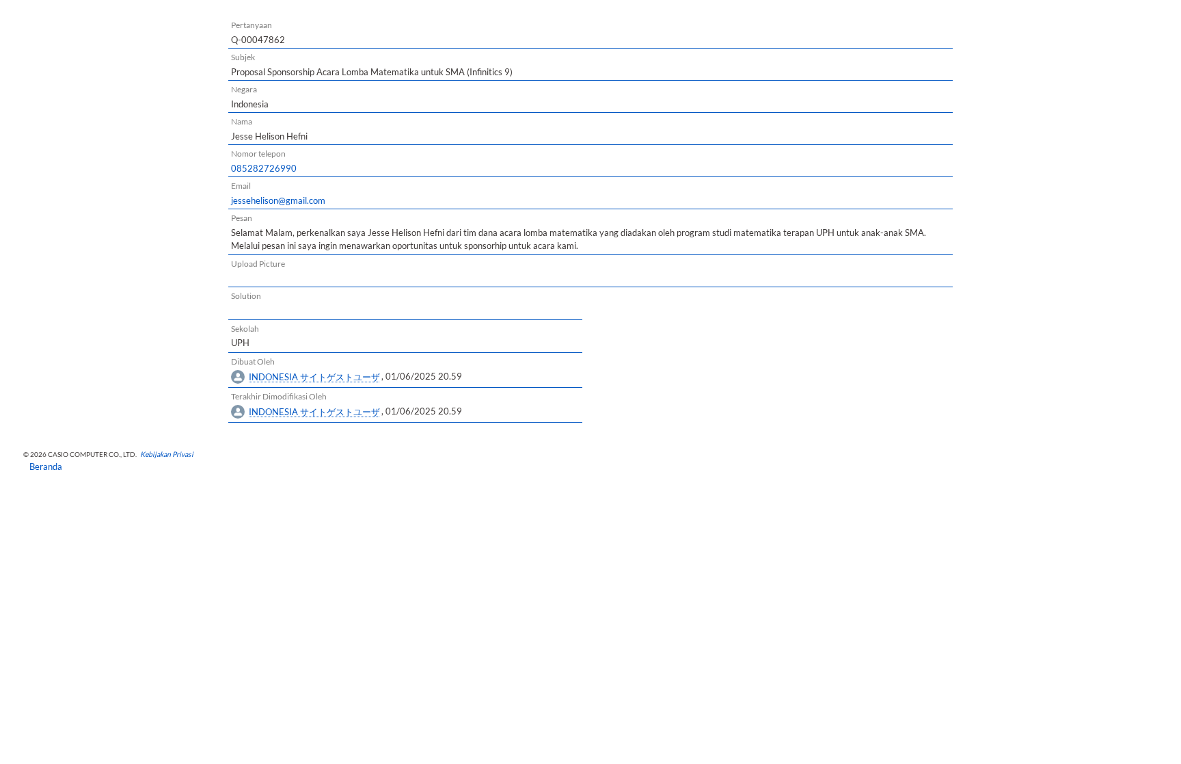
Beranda (41, 466)
